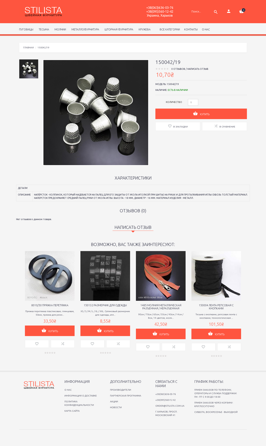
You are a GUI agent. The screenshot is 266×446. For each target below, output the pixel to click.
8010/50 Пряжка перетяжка (49, 305)
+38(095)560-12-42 (159, 11)
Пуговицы (26, 29)
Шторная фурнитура (118, 29)
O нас (68, 389)
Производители (120, 389)
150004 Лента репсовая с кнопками (216, 307)
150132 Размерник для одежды (105, 305)
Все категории (169, 29)
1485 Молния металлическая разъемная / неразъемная (160, 307)
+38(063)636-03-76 (159, 7)
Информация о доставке (80, 395)
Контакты (191, 29)
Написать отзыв (197, 69)
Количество (174, 102)
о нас (206, 29)
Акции (114, 401)
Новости (116, 407)
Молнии (59, 29)
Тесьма (43, 29)
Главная (28, 47)
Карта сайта (72, 411)
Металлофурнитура (84, 29)
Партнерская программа (125, 395)
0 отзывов (178, 69)
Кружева (144, 29)
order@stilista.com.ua (169, 405)
